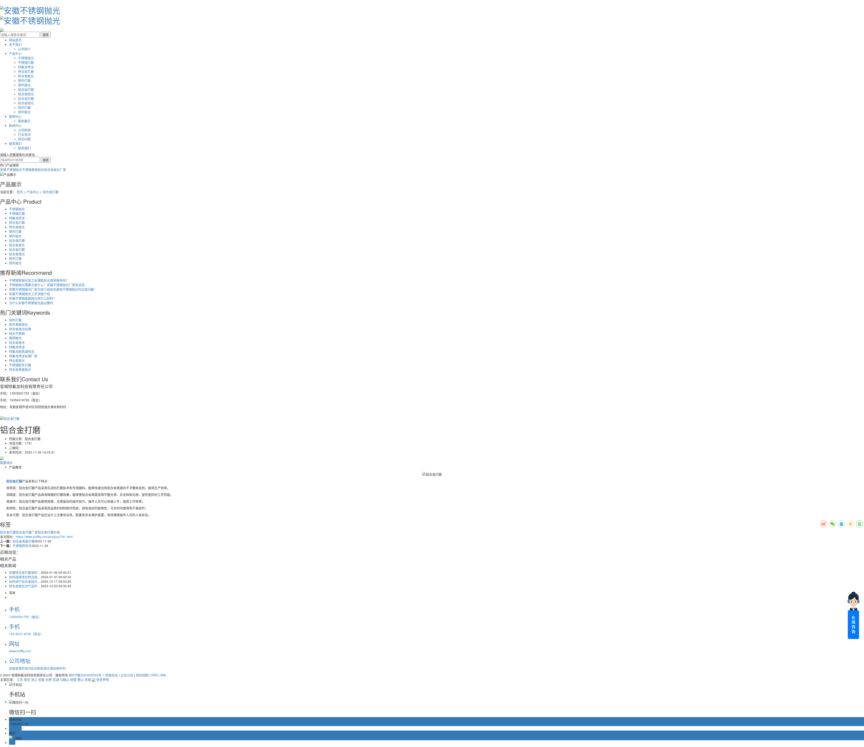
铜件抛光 (24, 85)
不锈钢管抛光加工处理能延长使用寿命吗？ (39, 280)
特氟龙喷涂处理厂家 (23, 356)
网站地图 (142, 675)
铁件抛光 (24, 112)
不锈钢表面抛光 (33, 169)
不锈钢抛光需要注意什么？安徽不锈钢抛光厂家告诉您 (47, 284)
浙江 (34, 679)
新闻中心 (15, 125)
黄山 (80, 679)
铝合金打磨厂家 (27, 532)
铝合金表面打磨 (24, 541)
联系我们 (15, 143)
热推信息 (111, 675)
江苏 (20, 679)
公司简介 (24, 49)
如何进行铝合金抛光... (24, 581)
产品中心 (15, 53)
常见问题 (24, 139)
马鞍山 (64, 679)
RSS (154, 675)
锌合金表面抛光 (20, 369)
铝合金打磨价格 (49, 532)
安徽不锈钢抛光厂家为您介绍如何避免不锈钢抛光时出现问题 (51, 289)
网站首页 (15, 40)
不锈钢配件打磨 (20, 365)
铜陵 (73, 679)
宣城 (88, 679)
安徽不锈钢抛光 (11, 169)
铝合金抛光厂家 (55, 169)
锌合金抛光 (26, 76)
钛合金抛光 (26, 103)
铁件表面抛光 (18, 324)
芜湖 (56, 679)
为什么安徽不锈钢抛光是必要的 (31, 302)
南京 (27, 679)
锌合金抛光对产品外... (24, 586)
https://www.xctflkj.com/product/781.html (44, 536)
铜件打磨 (24, 80)
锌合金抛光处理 (20, 329)
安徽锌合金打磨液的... (24, 572)
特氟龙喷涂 (26, 67)
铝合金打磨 (26, 89)
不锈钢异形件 (22, 545)
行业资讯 (24, 134)
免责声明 (102, 679)
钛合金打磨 (26, 98)
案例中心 (15, 116)
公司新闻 (24, 130)
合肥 (48, 679)
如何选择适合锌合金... (24, 577)
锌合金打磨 (26, 71)
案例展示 (24, 121)
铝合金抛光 (26, 94)
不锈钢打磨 (26, 62)
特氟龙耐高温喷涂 (21, 351)
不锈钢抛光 (26, 58)
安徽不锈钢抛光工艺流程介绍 (29, 293)
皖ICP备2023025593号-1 (86, 675)
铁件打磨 (24, 107)
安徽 (41, 679)
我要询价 (6, 462)
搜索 (46, 160)
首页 (20, 192)
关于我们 (15, 44)
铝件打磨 (15, 320)
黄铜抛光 (15, 338)
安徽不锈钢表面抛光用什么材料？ (32, 298)
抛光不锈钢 (17, 333)
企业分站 (127, 675)
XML (163, 675)
